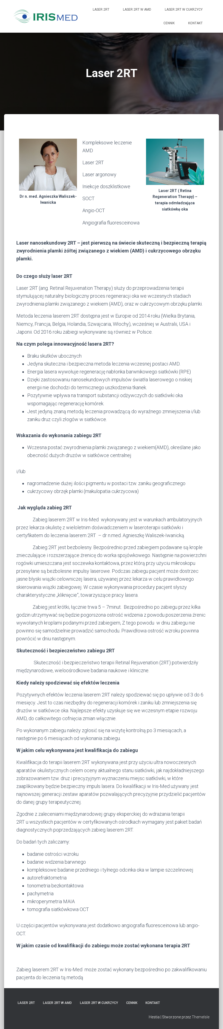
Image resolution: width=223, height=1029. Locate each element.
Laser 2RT (101, 9)
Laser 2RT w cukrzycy (184, 9)
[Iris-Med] (46, 16)
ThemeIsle (200, 1017)
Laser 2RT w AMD (137, 9)
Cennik (169, 23)
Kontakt (195, 23)
